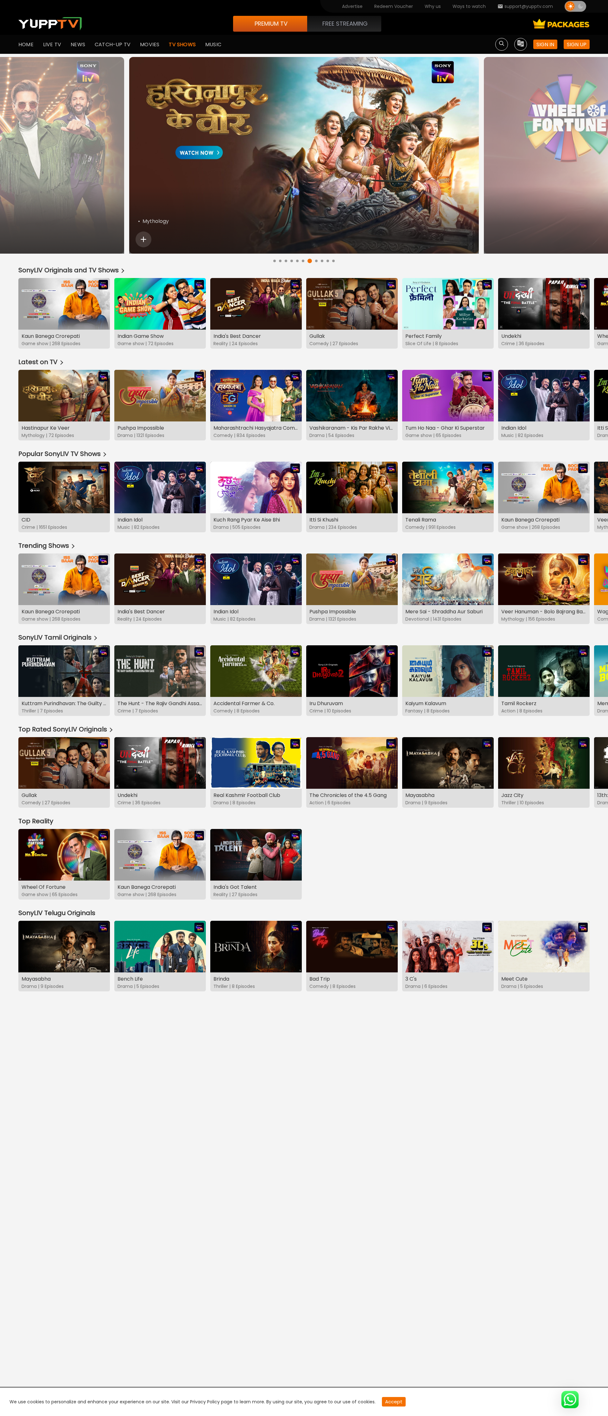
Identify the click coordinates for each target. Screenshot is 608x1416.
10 (327, 261)
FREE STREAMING (345, 24)
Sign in (545, 44)
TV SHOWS (182, 44)
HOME (26, 44)
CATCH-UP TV (112, 44)
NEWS (78, 44)
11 (333, 261)
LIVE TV (52, 44)
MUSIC (213, 44)
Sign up (576, 44)
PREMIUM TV (271, 24)
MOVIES (149, 44)
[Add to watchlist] (143, 239)
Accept (393, 1401)
